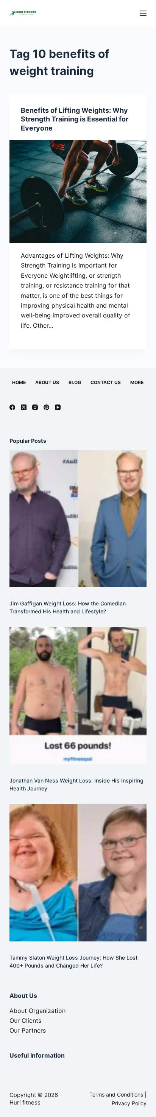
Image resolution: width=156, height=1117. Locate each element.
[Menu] (143, 13)
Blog (75, 382)
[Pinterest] (46, 407)
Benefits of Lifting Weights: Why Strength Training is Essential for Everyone (74, 119)
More (137, 382)
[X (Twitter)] (24, 407)
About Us (47, 382)
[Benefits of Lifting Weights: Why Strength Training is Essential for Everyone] (78, 191)
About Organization (37, 1010)
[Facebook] (12, 407)
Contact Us (105, 382)
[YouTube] (58, 407)
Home (19, 382)
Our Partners (27, 1030)
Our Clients (25, 1020)
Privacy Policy (129, 1103)
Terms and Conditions (116, 1094)
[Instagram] (35, 407)
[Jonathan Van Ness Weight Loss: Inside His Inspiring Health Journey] (78, 695)
